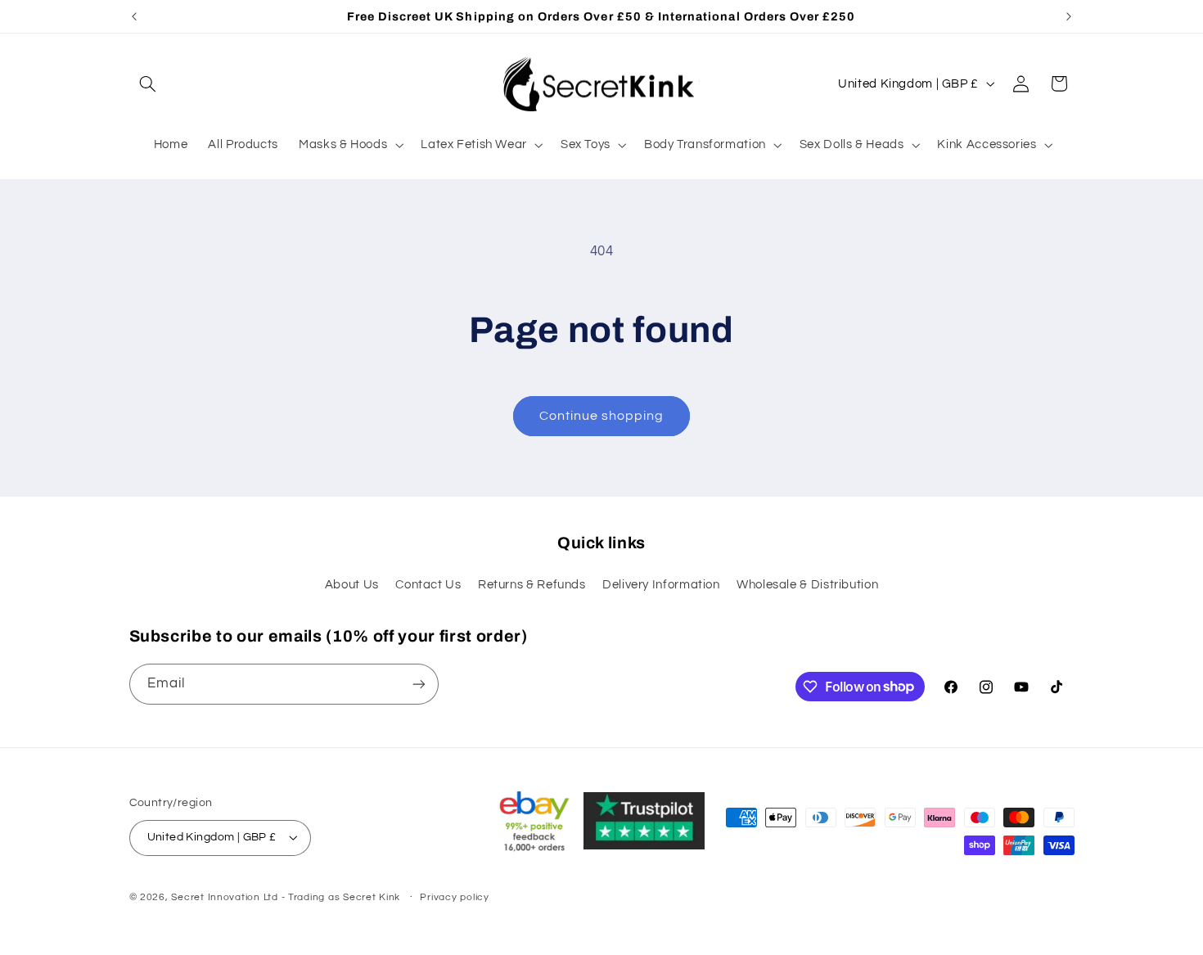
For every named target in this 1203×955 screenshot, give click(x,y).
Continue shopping (602, 415)
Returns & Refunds (532, 585)
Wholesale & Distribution (807, 585)
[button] (148, 83)
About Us (352, 585)
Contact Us (428, 585)
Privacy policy (454, 897)
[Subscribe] (418, 684)
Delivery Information (661, 585)
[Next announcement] (1069, 16)
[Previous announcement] (134, 16)
